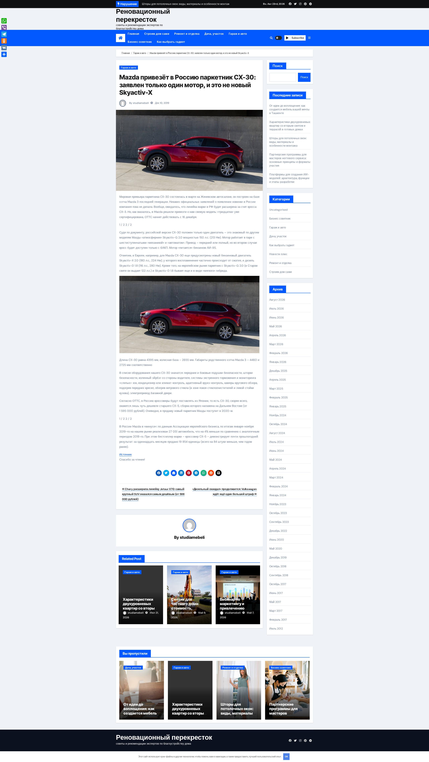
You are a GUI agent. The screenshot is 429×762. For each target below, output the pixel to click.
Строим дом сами (156, 34)
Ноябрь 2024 (277, 415)
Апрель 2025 (277, 380)
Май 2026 (275, 326)
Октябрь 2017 (277, 584)
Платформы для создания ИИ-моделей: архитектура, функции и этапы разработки (289, 178)
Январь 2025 (277, 406)
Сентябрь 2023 (279, 522)
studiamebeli (192, 537)
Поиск (278, 65)
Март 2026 (276, 344)
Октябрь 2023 (278, 513)
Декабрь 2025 (278, 371)
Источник (125, 454)
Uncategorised (278, 209)
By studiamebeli (139, 103)
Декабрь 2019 (278, 557)
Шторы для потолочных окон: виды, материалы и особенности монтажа (288, 142)
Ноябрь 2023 (277, 504)
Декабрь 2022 (278, 531)
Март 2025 (276, 388)
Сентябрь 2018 (278, 575)
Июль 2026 (276, 308)
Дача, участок (214, 34)
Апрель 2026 (277, 335)
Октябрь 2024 (278, 424)
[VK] (4, 47)
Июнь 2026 (276, 317)
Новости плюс (278, 254)
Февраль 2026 (278, 353)
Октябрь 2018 (277, 566)
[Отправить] (4, 54)
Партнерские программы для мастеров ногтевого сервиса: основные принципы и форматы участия (289, 160)
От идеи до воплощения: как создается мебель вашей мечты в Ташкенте (289, 109)
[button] (309, 38)
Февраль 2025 (278, 397)
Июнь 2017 (276, 593)
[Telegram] (4, 34)
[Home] (120, 38)
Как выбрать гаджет (171, 42)
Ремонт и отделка (186, 34)
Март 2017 (275, 611)
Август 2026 (277, 300)
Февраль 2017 (278, 619)
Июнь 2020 (276, 539)
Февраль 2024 (278, 486)
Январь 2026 (277, 362)
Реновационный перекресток (143, 15)
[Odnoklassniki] (4, 41)
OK (286, 756)
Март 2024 (276, 477)
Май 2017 (275, 602)
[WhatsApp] (4, 20)
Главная (133, 34)
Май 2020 (275, 548)
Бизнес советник (140, 42)
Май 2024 (275, 459)
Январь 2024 (277, 495)
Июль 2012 (276, 628)
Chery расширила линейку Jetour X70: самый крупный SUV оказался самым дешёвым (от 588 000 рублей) (153, 494)
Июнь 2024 (276, 451)
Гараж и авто (238, 34)
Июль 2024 (276, 442)
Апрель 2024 (277, 468)
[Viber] (4, 27)
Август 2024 (277, 433)
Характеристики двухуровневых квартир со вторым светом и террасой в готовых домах (140, 608)
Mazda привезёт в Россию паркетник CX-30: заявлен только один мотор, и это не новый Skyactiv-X (187, 84)
